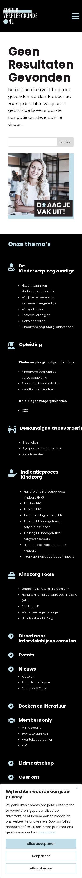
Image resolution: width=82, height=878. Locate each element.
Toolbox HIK (32, 503)
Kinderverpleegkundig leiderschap (47, 327)
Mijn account (31, 728)
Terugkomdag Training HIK (43, 515)
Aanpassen (41, 856)
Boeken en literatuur (42, 706)
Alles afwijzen (41, 868)
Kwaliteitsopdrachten (37, 739)
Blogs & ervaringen (36, 682)
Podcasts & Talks (34, 688)
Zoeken (65, 142)
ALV (24, 745)
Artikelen (28, 676)
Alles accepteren (41, 843)
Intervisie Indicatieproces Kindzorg (49, 557)
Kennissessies (33, 454)
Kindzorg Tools (36, 574)
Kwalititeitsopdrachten (38, 389)
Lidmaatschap (36, 763)
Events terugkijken (35, 734)
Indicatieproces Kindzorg (39, 474)
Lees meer (47, 832)
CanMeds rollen (33, 321)
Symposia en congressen (42, 448)
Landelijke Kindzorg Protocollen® (45, 589)
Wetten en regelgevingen (41, 612)
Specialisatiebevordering (41, 383)
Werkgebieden (33, 309)
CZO (25, 410)
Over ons (29, 777)
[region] (41, 831)
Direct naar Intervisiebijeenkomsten (47, 638)
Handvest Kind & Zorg (37, 618)
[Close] (77, 788)
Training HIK (32, 509)
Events (26, 655)
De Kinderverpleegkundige (46, 268)
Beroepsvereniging (36, 315)
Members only (35, 720)
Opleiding (30, 344)
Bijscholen (30, 442)
